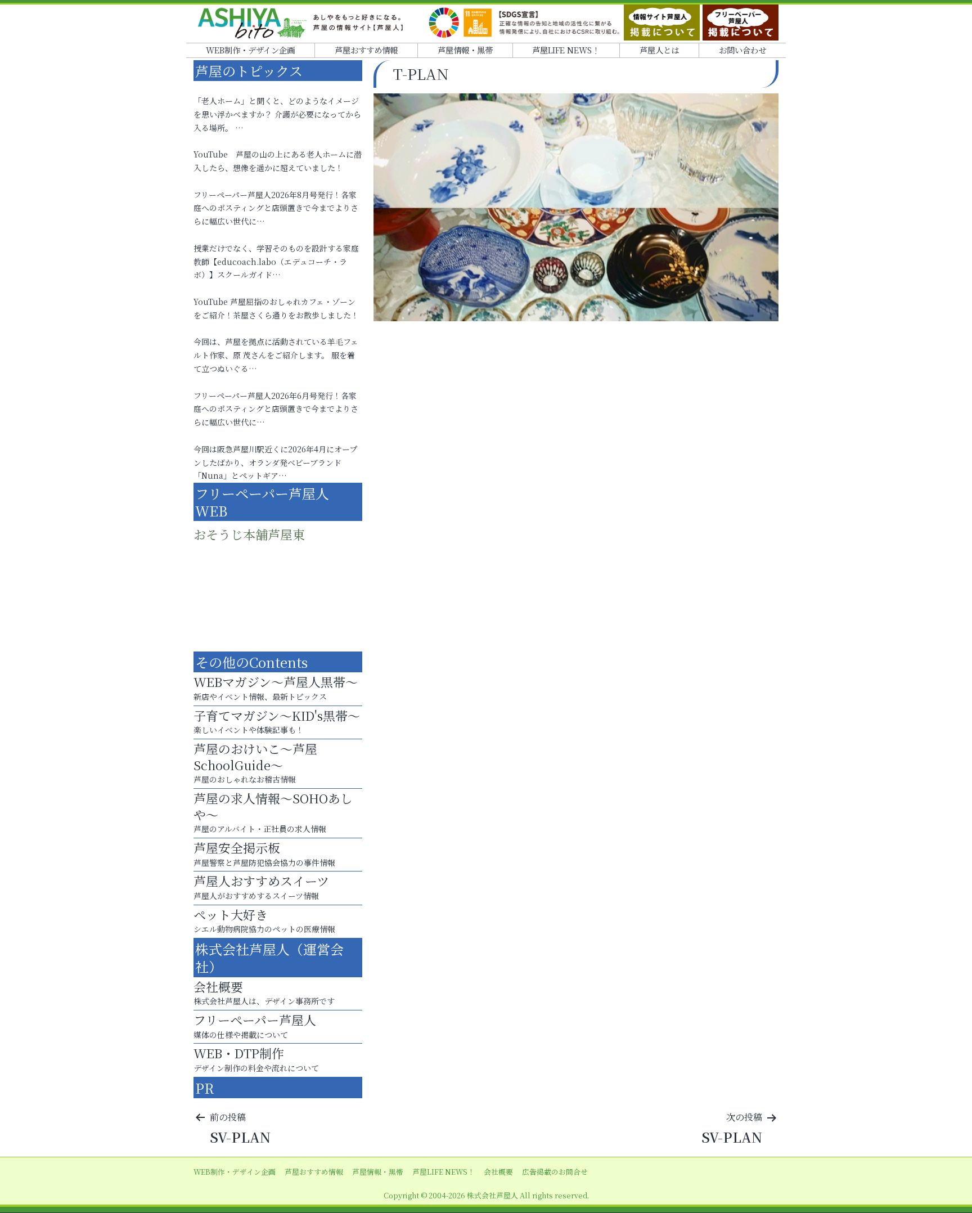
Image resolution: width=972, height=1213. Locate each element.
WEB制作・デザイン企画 (250, 50)
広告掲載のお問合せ (555, 1171)
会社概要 (498, 1171)
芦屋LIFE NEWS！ (566, 50)
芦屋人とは (659, 50)
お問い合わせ (742, 50)
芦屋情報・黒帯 (465, 50)
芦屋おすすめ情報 (366, 50)
